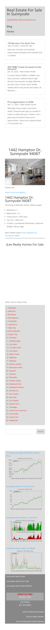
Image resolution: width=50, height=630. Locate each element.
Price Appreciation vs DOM (20, 102)
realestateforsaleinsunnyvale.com (21, 20)
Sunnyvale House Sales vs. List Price (21, 517)
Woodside (13, 420)
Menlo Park (14, 354)
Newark (12, 371)
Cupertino (12, 324)
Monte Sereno (15, 364)
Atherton (12, 308)
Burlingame (13, 318)
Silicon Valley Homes (35, 616)
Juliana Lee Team (25, 594)
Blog (9, 26)
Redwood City (15, 384)
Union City (13, 417)
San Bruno (13, 390)
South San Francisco (18, 410)
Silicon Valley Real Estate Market (30, 621)
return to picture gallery (15, 192)
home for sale (26, 46)
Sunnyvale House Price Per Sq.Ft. (20, 486)
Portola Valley (15, 380)
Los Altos (13, 344)
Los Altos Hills (15, 347)
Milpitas (12, 361)
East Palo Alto (14, 331)
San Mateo (13, 400)
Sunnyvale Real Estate (15, 576)
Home (10, 31)
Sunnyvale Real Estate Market (19, 586)
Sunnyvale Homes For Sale (17, 581)
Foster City (12, 334)
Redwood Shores (16, 387)
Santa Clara (14, 404)
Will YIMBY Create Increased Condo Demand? (24, 68)
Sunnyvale (13, 414)
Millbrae (13, 357)
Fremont (13, 337)
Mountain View (15, 367)
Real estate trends (28, 71)
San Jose (13, 397)
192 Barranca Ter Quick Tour (21, 43)
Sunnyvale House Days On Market (20, 548)
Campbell (12, 321)
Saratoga (13, 407)
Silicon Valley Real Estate (33, 612)
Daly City (12, 328)
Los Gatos (13, 351)
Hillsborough (14, 341)
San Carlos (13, 394)
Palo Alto (13, 377)
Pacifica (12, 374)
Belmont (12, 311)
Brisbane (12, 314)
